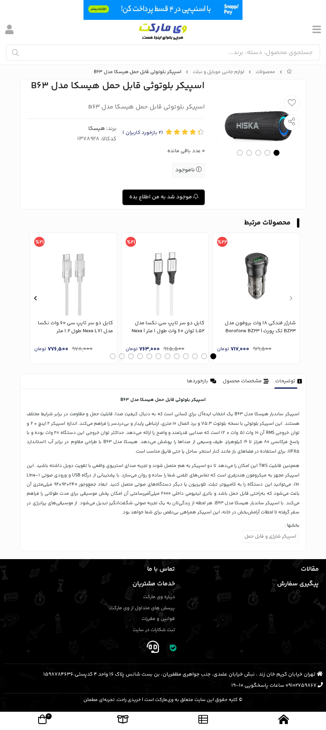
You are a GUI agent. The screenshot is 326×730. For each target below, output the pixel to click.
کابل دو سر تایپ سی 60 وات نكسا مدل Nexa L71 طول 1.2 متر (75, 327)
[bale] (173, 649)
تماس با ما (161, 569)
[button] (290, 298)
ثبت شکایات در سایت (154, 630)
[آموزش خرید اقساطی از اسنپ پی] (163, 10)
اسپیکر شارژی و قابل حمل (270, 536)
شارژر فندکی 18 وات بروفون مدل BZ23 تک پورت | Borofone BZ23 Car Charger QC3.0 (260, 327)
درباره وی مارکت (159, 597)
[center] (15, 52)
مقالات (310, 569)
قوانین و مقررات (158, 619)
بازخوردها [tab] (197, 381)
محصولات (265, 72)
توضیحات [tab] (285, 381)
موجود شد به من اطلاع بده (161, 197)
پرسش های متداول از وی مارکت (142, 608)
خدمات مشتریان (153, 584)
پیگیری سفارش (298, 584)
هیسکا (96, 128)
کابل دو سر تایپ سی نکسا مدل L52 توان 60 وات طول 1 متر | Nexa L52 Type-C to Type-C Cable (168, 327)
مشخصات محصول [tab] (242, 381)
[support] (152, 649)
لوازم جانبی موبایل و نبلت (218, 72)
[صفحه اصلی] (289, 72)
